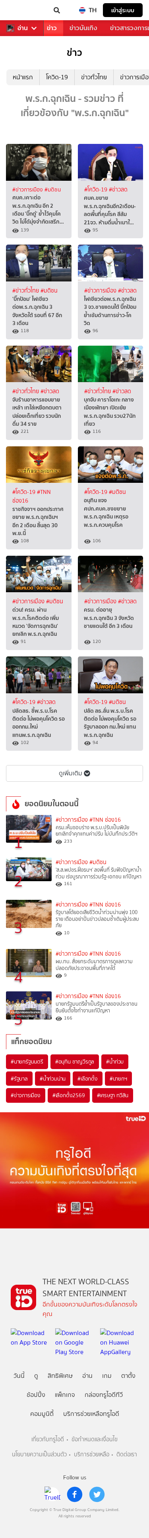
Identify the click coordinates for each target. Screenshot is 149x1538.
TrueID (22, 10)
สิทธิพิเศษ (60, 1375)
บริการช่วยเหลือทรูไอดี (91, 1413)
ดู (36, 1375)
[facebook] (75, 1494)
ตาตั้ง (128, 1375)
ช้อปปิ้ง (36, 1394)
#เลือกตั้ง (87, 1079)
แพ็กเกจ (65, 1394)
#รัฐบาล (19, 1079)
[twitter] (97, 1494)
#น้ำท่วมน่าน (53, 1079)
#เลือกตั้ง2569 (68, 1095)
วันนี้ (19, 1375)
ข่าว (52, 28)
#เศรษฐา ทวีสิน (113, 1095)
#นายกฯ (118, 1079)
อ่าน (22, 28)
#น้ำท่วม (115, 1062)
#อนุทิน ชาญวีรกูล (74, 1062)
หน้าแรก (23, 77)
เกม (107, 1375)
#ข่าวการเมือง (28, 189)
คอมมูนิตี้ (42, 1413)
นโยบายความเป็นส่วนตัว (39, 1454)
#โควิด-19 (96, 190)
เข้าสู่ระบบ (122, 10)
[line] (52, 1494)
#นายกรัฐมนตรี (27, 1062)
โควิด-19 (57, 77)
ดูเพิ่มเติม (70, 773)
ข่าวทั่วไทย (94, 77)
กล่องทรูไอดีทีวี (104, 1394)
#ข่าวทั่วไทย (26, 291)
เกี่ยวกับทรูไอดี (47, 1439)
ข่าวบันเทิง (83, 28)
